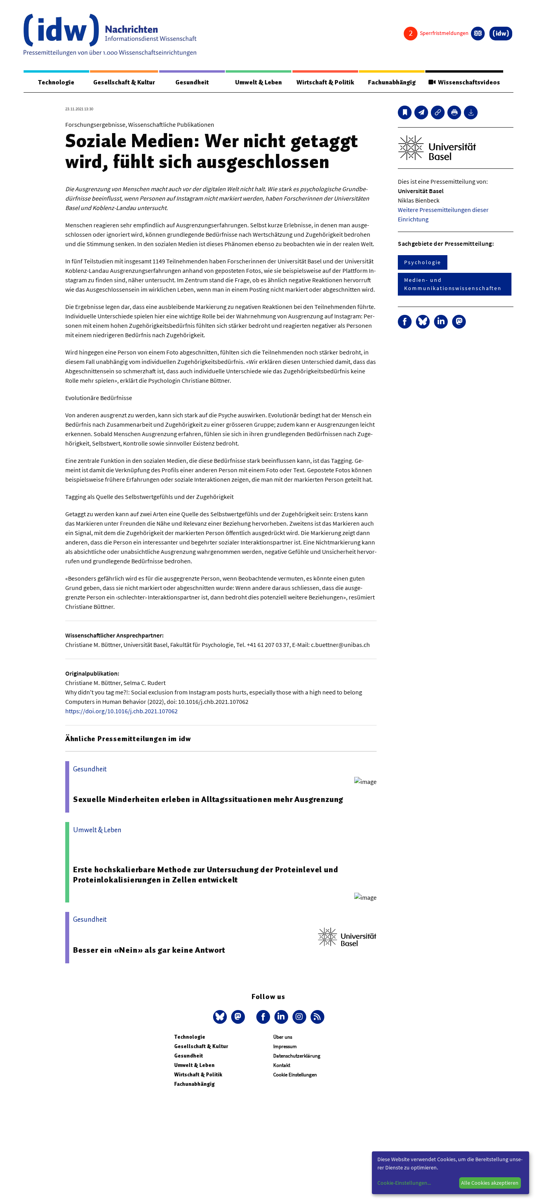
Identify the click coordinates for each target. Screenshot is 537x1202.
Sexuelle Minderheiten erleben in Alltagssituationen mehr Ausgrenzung (208, 799)
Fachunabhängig (392, 82)
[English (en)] (478, 33)
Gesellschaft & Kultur (124, 82)
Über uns (282, 1037)
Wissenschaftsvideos (468, 82)
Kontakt (281, 1065)
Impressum (285, 1046)
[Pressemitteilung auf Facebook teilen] (405, 322)
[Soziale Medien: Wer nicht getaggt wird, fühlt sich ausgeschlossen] (421, 112)
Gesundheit (192, 82)
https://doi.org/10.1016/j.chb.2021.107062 (121, 711)
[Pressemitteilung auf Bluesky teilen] (423, 322)
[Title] (438, 112)
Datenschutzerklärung (296, 1055)
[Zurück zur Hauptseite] (500, 33)
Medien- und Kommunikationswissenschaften (453, 284)
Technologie (56, 82)
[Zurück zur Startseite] (110, 35)
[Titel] (405, 112)
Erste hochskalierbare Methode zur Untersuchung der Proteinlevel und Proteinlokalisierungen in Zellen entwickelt (205, 875)
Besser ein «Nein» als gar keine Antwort (149, 950)
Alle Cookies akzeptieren (490, 1182)
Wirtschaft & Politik (325, 82)
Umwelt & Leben (258, 82)
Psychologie (422, 262)
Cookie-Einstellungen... (404, 1182)
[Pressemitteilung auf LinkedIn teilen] (441, 322)
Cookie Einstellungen (295, 1074)
